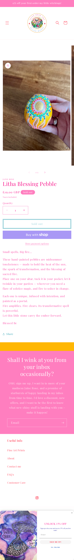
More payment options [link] (37, 243)
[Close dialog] (72, 513)
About (11, 458)
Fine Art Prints (16, 450)
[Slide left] (29, 172)
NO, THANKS (55, 547)
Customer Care (16, 482)
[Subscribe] (63, 423)
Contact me (14, 466)
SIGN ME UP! (55, 542)
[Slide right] (45, 172)
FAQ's (10, 474)
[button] (7, 23)
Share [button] (9, 334)
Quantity (8, 203)
